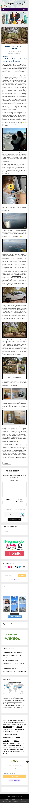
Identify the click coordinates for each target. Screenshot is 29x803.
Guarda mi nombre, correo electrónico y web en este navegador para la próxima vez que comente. (15, 508)
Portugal (5, 705)
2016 (11, 720)
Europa (19, 727)
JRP (19, 741)
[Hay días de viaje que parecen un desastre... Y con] (14, 608)
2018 (16, 720)
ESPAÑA (14, 727)
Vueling (16, 99)
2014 (6, 720)
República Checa (20, 700)
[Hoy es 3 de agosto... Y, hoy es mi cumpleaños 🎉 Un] (6, 600)
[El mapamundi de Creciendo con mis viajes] (14, 693)
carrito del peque (20, 83)
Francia (8, 702)
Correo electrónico (20, 500)
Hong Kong (19, 702)
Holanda (22, 704)
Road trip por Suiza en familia (10, 668)
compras (23, 724)
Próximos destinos (7, 747)
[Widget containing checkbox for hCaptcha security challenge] (14, 514)
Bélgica (21, 698)
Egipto (4, 702)
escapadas (7, 727)
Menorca (4, 743)
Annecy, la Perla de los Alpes (10, 660)
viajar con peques (14, 751)
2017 (13, 720)
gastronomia (7, 737)
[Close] (27, 762)
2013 (4, 720)
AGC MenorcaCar (16, 276)
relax (14, 747)
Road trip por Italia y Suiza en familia (12, 652)
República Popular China (9, 700)
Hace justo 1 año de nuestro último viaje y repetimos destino (14, 67)
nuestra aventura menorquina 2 (18, 457)
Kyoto (22, 741)
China (18, 724)
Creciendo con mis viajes (14, 53)
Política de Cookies (6, 801)
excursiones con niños (8, 729)
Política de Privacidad (18, 799)
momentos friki (20, 743)
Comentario (14, 480)
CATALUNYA (14, 724)
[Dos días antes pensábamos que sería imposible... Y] (14, 600)
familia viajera (13, 734)
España (10, 705)
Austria (17, 698)
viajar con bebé (15, 749)
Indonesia (9, 704)
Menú (24, 10)
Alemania (13, 702)
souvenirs (22, 747)
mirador (13, 743)
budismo (8, 724)
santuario (18, 747)
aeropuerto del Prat (7, 722)
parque (9, 745)
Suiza (13, 705)
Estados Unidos (12, 707)
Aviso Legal (7, 799)
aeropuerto (21, 720)
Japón (17, 704)
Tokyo (9, 749)
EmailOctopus (17, 579)
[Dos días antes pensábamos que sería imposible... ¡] (22, 600)
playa (12, 745)
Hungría (5, 704)
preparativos (17, 745)
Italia (14, 704)
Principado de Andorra (8, 698)
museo (4, 745)
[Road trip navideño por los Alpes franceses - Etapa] (22, 608)
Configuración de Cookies (20, 801)
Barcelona (14, 722)
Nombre (8, 499)
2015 (9, 720)
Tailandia (17, 705)
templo (5, 749)
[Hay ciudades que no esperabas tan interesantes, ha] (6, 608)
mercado (9, 743)
